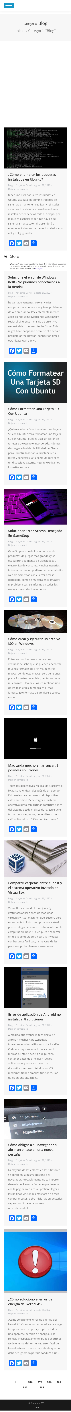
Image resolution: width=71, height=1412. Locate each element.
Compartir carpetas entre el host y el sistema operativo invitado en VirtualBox (35, 888)
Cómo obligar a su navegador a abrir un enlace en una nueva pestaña (32, 1150)
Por (23, 185)
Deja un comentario (18, 188)
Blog (10, 185)
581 (59, 1382)
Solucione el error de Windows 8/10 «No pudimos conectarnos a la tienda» (34, 282)
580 (49, 1382)
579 (40, 1382)
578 (30, 1382)
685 (42, 1387)
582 (25, 1387)
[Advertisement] (35, 79)
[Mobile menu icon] (9, 5)
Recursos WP (37, 1403)
